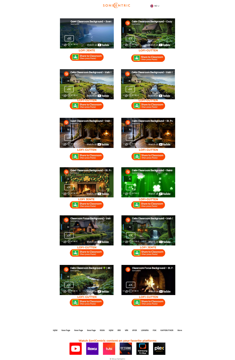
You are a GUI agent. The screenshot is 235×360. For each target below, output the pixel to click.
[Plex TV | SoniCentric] (159, 349)
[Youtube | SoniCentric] (75, 349)
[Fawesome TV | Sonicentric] (126, 349)
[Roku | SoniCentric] (92, 349)
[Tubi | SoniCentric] (109, 349)
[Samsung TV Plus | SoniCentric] (142, 349)
